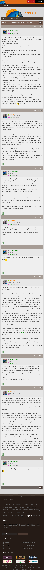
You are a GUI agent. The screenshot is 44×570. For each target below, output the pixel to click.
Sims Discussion (12, 19)
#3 (41, 168)
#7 (41, 356)
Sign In (31, 2)
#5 (41, 247)
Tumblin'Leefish (29, 545)
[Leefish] (22, 13)
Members (7, 543)
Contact (7, 545)
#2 (41, 110)
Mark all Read (28, 548)
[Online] (8, 114)
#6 (41, 277)
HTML (31, 565)
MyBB (9, 565)
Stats (5, 520)
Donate (7, 548)
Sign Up (40, 2)
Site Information (29, 543)
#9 (41, 458)
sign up (29, 516)
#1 (41, 27)
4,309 (17, 118)
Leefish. (27, 565)
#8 (41, 388)
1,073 (17, 34)
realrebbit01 (14, 525)
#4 (41, 217)
